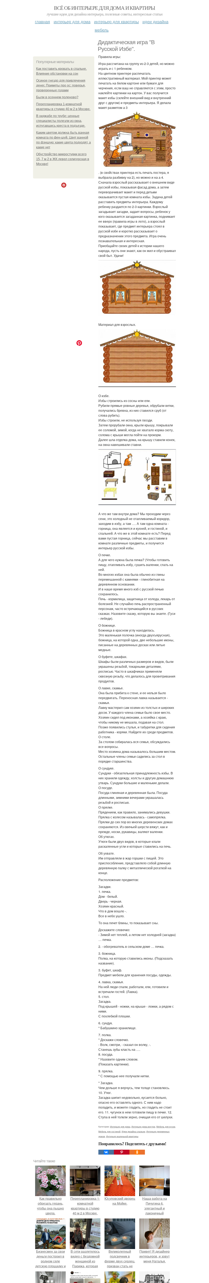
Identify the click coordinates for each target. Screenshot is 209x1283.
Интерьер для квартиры (116, 21)
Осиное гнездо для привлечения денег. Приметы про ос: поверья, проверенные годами (61, 85)
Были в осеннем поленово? (57, 97)
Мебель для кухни (165, 1126)
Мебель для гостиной (109, 1131)
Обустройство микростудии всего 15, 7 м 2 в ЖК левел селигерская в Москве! (62, 159)
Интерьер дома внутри (143, 1126)
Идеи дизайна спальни (133, 1131)
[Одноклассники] (137, 1152)
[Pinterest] (121, 1152)
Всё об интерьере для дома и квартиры (104, 7)
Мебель (102, 30)
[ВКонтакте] (106, 1152)
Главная (42, 21)
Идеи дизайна (155, 21)
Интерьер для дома (72, 21)
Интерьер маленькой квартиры (122, 1136)
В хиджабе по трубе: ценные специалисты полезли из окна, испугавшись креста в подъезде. (60, 120)
